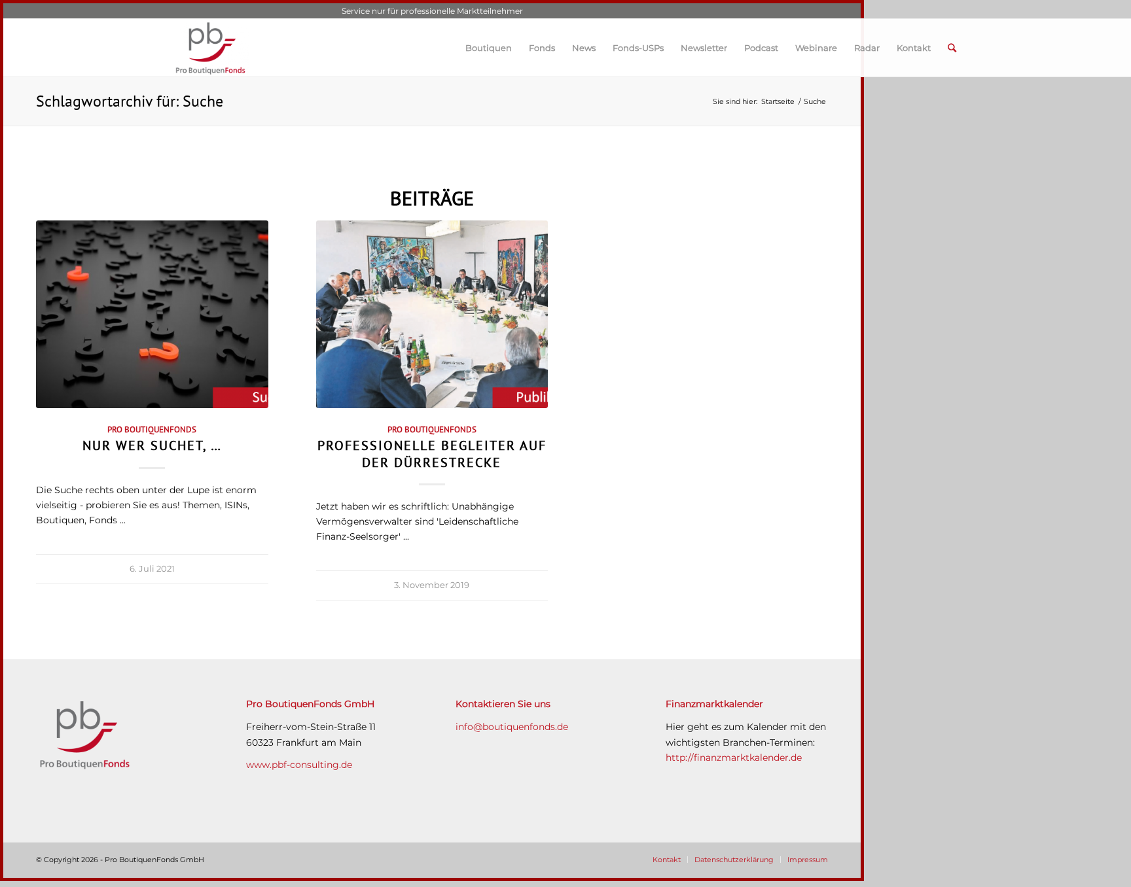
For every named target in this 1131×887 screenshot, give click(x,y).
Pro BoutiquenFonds (151, 429)
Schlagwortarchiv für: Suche (129, 101)
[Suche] (952, 48)
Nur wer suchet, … (152, 445)
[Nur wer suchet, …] (152, 314)
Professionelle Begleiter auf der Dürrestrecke (432, 453)
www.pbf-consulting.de (299, 765)
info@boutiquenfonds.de (512, 727)
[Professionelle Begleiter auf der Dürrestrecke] (432, 314)
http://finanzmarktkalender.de (734, 757)
